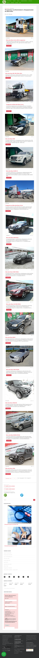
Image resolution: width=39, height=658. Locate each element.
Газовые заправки (24, 0)
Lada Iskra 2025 (6, 558)
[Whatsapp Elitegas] (5, 495)
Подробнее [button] (9, 45)
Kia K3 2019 (6, 562)
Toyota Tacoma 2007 (7, 552)
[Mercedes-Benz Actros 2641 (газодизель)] (19, 26)
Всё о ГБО (30, 0)
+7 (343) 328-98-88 (9, 489)
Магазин (16, 2)
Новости (8, 2)
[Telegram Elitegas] (21, 495)
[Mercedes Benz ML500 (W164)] (19, 421)
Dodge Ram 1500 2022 (8, 567)
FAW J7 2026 (6, 566)
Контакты (12, 2)
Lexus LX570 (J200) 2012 (8, 556)
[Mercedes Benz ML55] (19, 323)
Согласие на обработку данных (31, 645)
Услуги (14, 0)
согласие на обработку (12, 618)
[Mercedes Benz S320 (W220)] (19, 356)
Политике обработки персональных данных (10, 620)
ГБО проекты (7, 8)
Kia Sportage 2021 (7, 560)
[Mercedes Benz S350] (19, 125)
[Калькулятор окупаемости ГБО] (19, 536)
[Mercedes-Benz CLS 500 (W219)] (19, 290)
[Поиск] (34, 500)
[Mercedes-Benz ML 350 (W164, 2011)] (19, 59)
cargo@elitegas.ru (17, 646)
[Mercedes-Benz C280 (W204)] (19, 258)
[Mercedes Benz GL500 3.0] (19, 157)
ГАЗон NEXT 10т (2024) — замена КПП (11, 569)
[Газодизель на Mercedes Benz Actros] (19, 91)
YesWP (9, 650)
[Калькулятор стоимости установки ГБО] (19, 514)
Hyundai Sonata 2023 (7, 564)
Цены (18, 0)
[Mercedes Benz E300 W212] (19, 224)
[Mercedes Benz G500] (19, 454)
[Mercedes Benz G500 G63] (19, 389)
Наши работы (9, 0)
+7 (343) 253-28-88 (9, 486)
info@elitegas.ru (17, 643)
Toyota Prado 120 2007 (8, 554)
